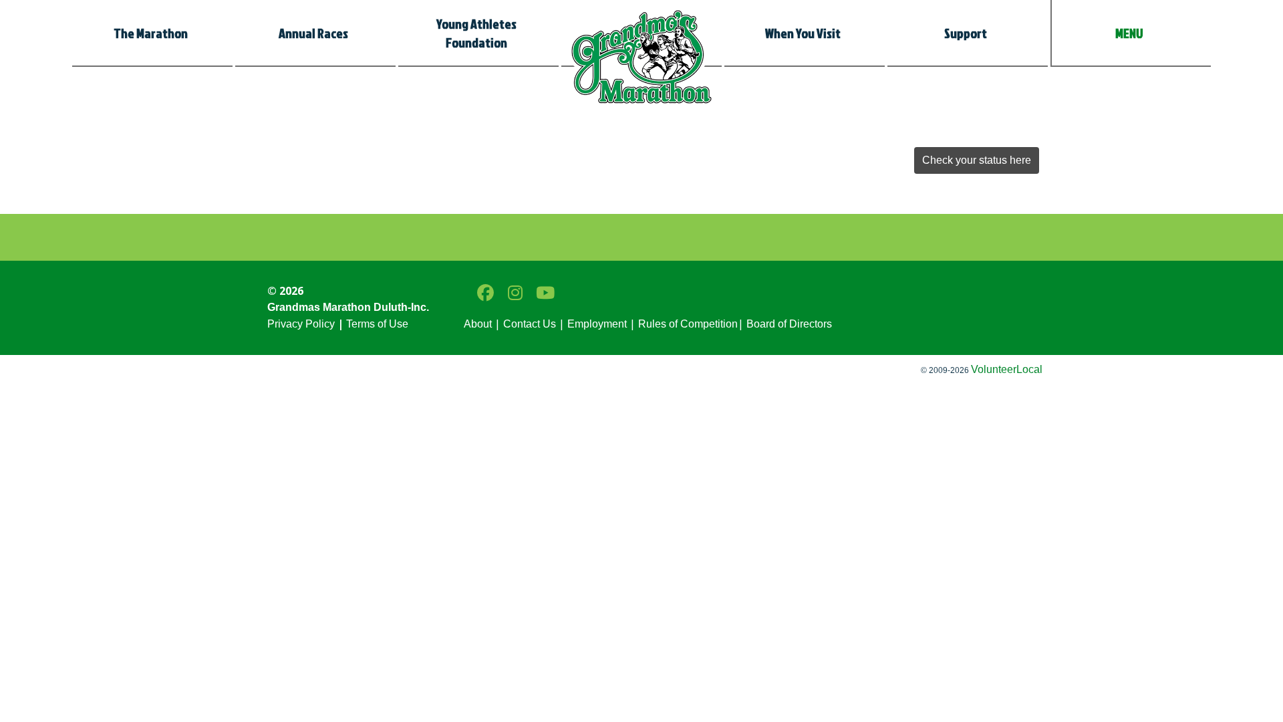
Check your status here (976, 160)
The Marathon (151, 32)
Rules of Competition (688, 324)
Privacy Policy (301, 324)
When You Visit (803, 32)
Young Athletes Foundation (476, 32)
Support (965, 32)
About (478, 324)
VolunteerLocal (1006, 369)
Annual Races (313, 32)
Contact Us (529, 324)
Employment (597, 324)
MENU (1129, 32)
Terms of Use (377, 324)
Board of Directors (788, 324)
